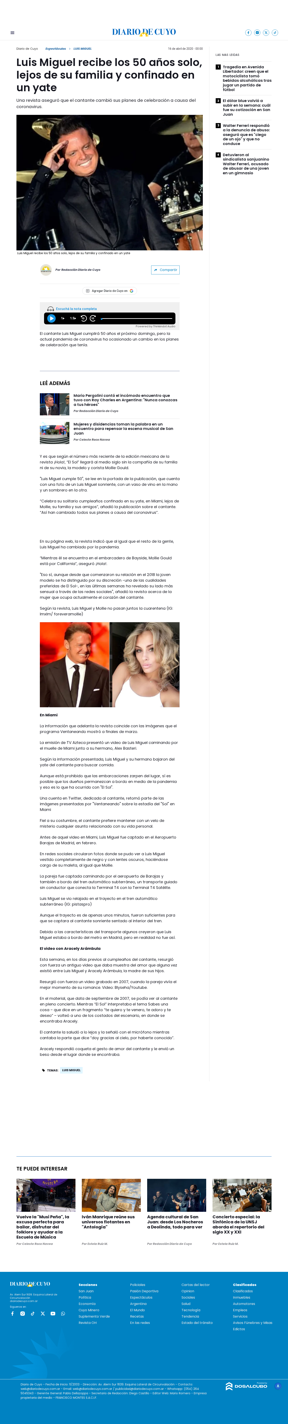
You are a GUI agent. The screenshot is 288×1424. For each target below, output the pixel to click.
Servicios (240, 1316)
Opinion (188, 1291)
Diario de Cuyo (27, 49)
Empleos (240, 1310)
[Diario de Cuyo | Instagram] (257, 32)
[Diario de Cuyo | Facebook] (248, 32)
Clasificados (243, 1291)
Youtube (52, 1313)
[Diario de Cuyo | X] (266, 32)
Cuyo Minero (89, 1310)
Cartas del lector (196, 1284)
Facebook (12, 1313)
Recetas (137, 1316)
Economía (87, 1303)
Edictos (239, 1329)
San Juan (86, 1291)
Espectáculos (56, 49)
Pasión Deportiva (144, 1291)
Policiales (137, 1284)
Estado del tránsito (197, 1322)
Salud (186, 1303)
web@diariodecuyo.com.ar (40, 1389)
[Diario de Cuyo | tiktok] (275, 32)
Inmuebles (241, 1297)
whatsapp (63, 1313)
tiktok (32, 1313)
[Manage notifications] (278, 1386)
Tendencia (190, 1316)
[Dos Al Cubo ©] (246, 1389)
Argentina (138, 1303)
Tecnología (191, 1310)
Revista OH (88, 1322)
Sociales (188, 1297)
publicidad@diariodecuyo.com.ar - (141, 1389)
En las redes (140, 1322)
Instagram (22, 1313)
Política (85, 1297)
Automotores (244, 1303)
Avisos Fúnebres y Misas (252, 1322)
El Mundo (137, 1310)
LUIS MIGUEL (71, 1070)
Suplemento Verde (94, 1316)
